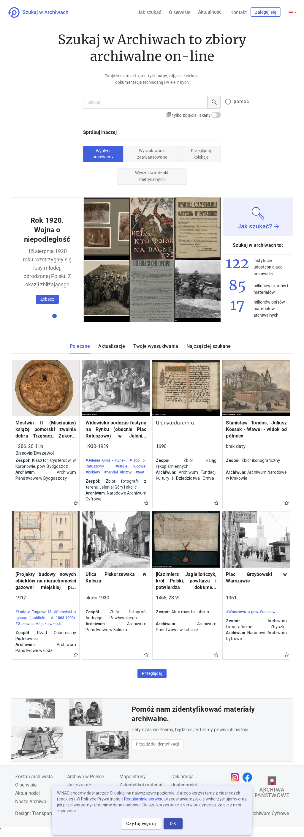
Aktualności (210, 12)
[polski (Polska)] (293, 12)
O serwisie (179, 12)
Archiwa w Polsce (85, 776)
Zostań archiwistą (34, 776)
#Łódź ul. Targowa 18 (33, 611)
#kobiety (93, 472)
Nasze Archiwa (30, 801)
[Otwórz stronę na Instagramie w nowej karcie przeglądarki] (236, 777)
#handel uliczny (118, 472)
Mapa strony (132, 776)
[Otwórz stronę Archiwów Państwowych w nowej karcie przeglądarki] (272, 788)
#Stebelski (63, 611)
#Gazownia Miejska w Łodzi (38, 623)
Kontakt (238, 12)
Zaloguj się (265, 12)
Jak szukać (149, 12)
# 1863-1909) (63, 617)
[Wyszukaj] (214, 102)
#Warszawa (236, 611)
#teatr (140, 472)
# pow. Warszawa (263, 611)
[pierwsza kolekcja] (54, 316)
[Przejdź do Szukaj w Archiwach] (43, 12)
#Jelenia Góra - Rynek (106, 460)
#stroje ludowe (130, 466)
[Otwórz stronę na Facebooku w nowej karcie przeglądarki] (249, 777)
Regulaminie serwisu (144, 799)
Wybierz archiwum (102, 154)
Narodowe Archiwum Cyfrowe (258, 813)
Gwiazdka (76, 503)
